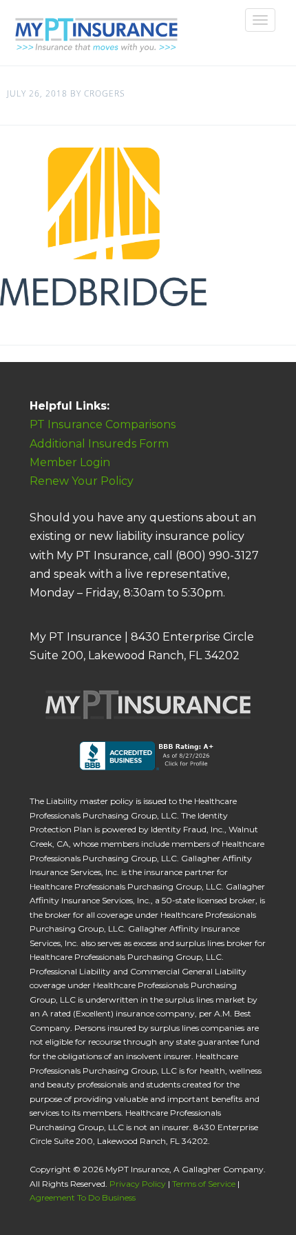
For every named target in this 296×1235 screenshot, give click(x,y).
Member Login (70, 462)
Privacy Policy (137, 1183)
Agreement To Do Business (83, 1197)
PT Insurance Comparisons (103, 424)
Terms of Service (203, 1183)
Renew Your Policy (82, 481)
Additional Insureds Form (99, 443)
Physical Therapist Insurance (94, 29)
